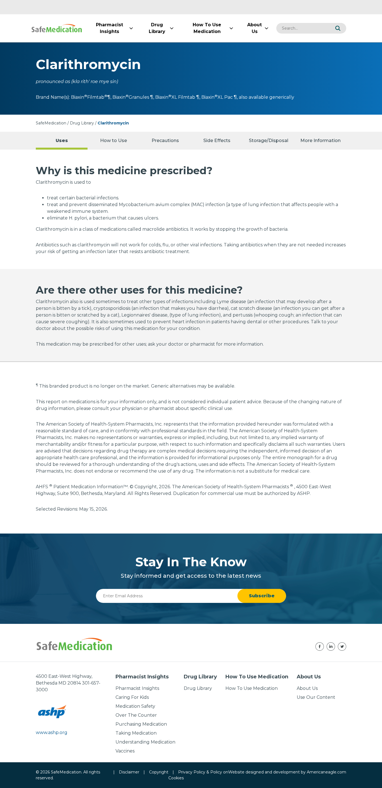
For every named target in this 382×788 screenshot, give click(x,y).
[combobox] (302, 28)
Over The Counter (136, 715)
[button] (337, 28)
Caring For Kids (132, 697)
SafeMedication (51, 123)
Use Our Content (316, 697)
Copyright (158, 772)
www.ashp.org (51, 732)
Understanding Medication (145, 742)
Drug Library (82, 123)
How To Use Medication (251, 688)
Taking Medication (136, 733)
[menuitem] (109, 28)
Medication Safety (135, 706)
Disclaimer (129, 772)
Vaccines (125, 751)
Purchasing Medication (141, 724)
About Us (307, 688)
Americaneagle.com (326, 772)
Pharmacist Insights (137, 688)
